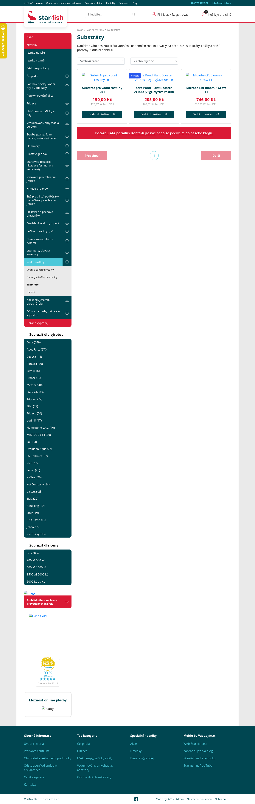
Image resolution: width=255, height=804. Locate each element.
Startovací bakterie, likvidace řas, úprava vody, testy (40, 165)
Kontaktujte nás (143, 133)
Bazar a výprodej (37, 323)
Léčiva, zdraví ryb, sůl (40, 231)
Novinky (32, 45)
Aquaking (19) (35, 505)
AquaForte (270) (37, 349)
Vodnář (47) (34, 420)
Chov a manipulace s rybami (40, 241)
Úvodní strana (34, 744)
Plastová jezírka (37, 154)
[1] (133, 14)
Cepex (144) (34, 356)
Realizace (124, 2)
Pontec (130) (35, 363)
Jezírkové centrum (33, 2)
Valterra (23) (34, 491)
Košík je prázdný (219, 15)
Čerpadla (32, 76)
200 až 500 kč (36, 560)
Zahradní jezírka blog (198, 751)
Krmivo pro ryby (37, 188)
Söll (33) (32, 442)
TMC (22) (32, 498)
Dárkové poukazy (38, 68)
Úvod (80, 30)
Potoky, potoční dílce (40, 95)
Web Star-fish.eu (195, 744)
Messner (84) (35, 385)
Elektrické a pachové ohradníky (40, 213)
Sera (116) (33, 371)
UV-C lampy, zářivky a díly (41, 113)
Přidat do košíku (99, 114)
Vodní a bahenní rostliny (40, 269)
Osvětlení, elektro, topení (43, 223)
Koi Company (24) (38, 484)
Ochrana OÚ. (223, 799)
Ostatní (31, 292)
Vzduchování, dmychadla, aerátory (43, 124)
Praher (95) (34, 378)
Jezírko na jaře (36, 52)
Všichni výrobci (36, 534)
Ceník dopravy (34, 777)
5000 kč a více (36, 581)
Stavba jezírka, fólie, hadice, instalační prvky (42, 136)
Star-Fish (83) (35, 392)
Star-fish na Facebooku (200, 758)
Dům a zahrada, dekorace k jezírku (43, 313)
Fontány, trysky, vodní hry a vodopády (41, 85)
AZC (169, 799)
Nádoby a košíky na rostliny (42, 277)
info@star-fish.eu (221, 3)
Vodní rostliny (36, 262)
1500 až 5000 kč (37, 574)
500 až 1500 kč (36, 567)
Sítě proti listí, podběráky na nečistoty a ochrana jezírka (43, 200)
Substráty (32, 284)
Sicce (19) (33, 513)
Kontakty (110, 2)
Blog (135, 2)
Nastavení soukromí (199, 799)
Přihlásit (163, 15)
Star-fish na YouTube (198, 765)
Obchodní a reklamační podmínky (47, 758)
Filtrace (31, 103)
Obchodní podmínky (63, 2)
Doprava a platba (93, 2)
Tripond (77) (34, 399)
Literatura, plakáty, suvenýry (39, 252)
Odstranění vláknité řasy (94, 777)
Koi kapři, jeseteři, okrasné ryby (38, 301)
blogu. (208, 133)
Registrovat (180, 15)
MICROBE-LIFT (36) (39, 434)
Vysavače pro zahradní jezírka (41, 179)
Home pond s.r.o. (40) (41, 427)
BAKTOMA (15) (36, 520)
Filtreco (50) (34, 413)
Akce (30, 37)
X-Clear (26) (34, 477)
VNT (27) (32, 463)
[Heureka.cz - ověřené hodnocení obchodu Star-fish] (47, 672)
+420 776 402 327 (198, 3)
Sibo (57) (32, 406)
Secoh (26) (33, 470)
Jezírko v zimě (35, 60)
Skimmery (33, 146)
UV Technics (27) (37, 456)
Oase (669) (34, 342)
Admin (179, 799)
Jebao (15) (33, 527)
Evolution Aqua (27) (39, 449)
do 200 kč (33, 553)
